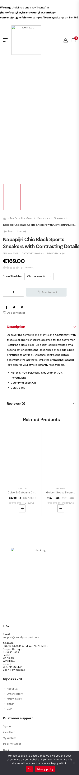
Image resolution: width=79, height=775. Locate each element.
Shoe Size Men (12, 276)
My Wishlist (9, 738)
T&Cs (6, 749)
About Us (12, 688)
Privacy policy (45, 769)
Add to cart (49, 292)
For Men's (27, 218)
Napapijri (60, 253)
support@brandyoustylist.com (21, 637)
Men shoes (43, 218)
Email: (6, 634)
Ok (29, 769)
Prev (9, 231)
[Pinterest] (22, 307)
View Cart (9, 732)
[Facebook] (6, 307)
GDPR (10, 708)
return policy (14, 698)
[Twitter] (14, 307)
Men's (13, 218)
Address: (8, 643)
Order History (15, 693)
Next (22, 231)
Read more (22, 508)
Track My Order (12, 743)
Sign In (7, 726)
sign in (10, 703)
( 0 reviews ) (27, 267)
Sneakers (59, 218)
